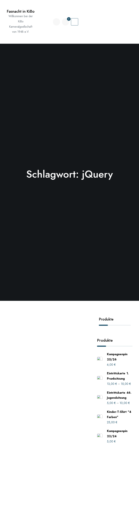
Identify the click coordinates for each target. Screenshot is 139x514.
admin (17, 360)
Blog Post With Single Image (39, 404)
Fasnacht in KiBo (21, 11)
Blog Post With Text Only (34, 454)
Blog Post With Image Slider (38, 353)
